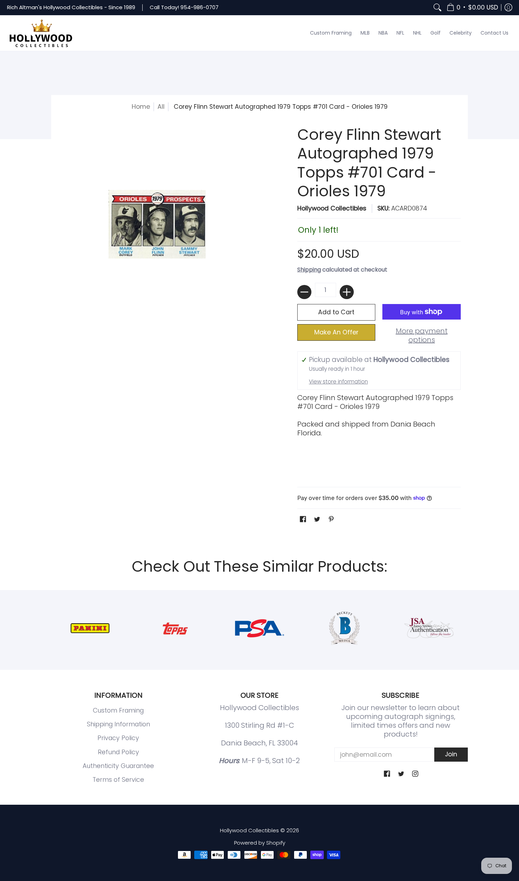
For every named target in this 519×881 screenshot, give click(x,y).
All (161, 106)
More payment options (422, 335)
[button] (472, 7)
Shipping (309, 270)
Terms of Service (118, 779)
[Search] (437, 7)
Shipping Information (118, 724)
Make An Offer (336, 332)
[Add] (347, 292)
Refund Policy (118, 752)
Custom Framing (118, 710)
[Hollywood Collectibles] (40, 33)
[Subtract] (304, 292)
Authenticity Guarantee (118, 766)
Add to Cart (336, 312)
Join (451, 754)
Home (141, 106)
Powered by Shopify (259, 842)
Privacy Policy (118, 738)
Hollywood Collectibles (331, 208)
